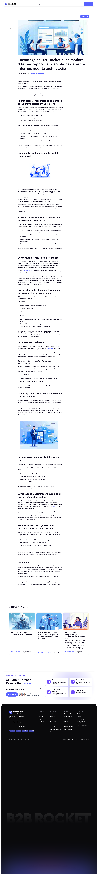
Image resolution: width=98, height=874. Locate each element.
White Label (54, 4)
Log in (81, 4)
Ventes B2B (56, 506)
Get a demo (88, 4)
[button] (22, 4)
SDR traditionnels (28, 270)
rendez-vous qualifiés (52, 118)
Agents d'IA (50, 348)
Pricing (38, 4)
